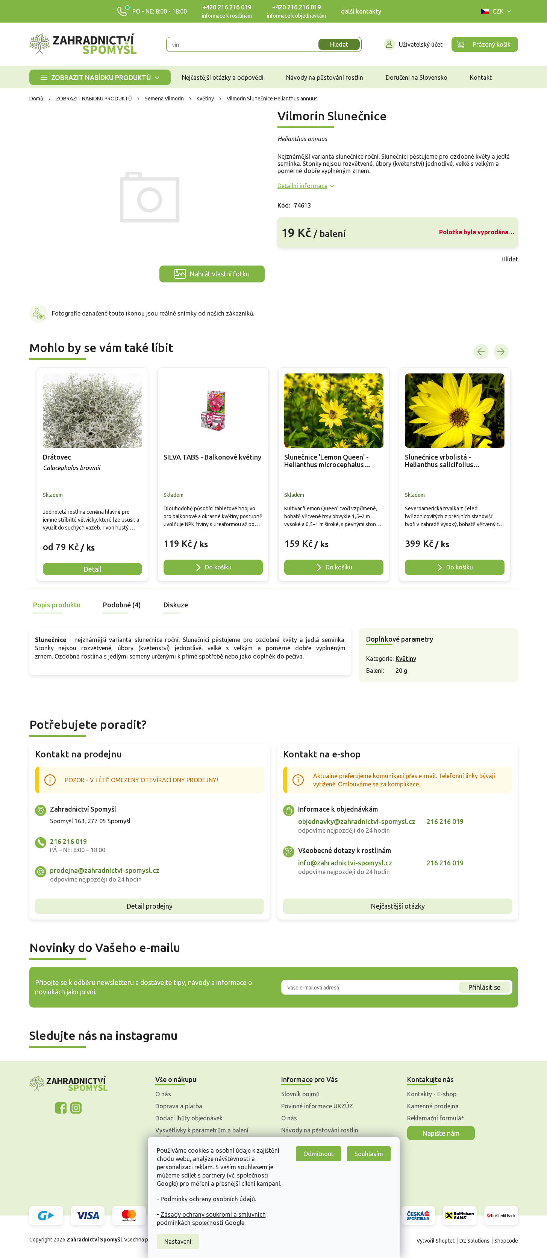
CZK (498, 11)
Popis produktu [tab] (56, 605)
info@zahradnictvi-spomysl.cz (345, 862)
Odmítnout (318, 1153)
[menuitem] (100, 77)
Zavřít (294, 259)
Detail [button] (92, 569)
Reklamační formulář (435, 1118)
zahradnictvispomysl (76, 1108)
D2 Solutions (474, 1241)
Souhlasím (369, 1153)
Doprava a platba (178, 1106)
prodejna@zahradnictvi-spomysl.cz (104, 870)
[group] (92, 474)
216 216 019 (68, 841)
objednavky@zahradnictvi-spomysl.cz (356, 821)
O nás (163, 1094)
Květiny (405, 658)
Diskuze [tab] (176, 605)
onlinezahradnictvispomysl (61, 1108)
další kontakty (361, 11)
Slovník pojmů (300, 1094)
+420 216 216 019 (227, 7)
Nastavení (177, 1241)
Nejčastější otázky (398, 906)
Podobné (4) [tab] (122, 605)
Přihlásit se (484, 987)
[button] (92, 541)
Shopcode (506, 1241)
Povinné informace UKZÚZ (317, 1106)
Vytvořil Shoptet (436, 1241)
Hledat (339, 44)
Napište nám (441, 1133)
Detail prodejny (149, 906)
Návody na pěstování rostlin (319, 1130)
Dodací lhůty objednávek (189, 1118)
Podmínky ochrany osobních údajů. (208, 1199)
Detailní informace (302, 185)
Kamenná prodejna (433, 1106)
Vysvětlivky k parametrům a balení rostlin (201, 1134)
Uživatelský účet (420, 44)
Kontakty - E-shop (431, 1094)
